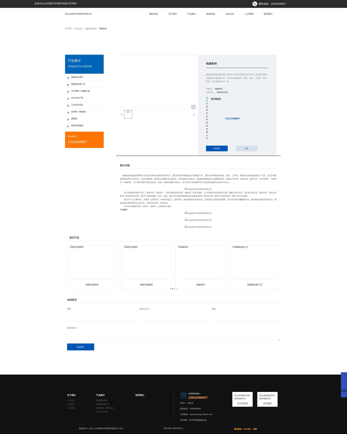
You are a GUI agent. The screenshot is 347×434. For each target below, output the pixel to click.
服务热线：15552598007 (272, 3)
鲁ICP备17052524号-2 (173, 428)
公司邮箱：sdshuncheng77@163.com (196, 414)
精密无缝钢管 (92, 284)
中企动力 (247, 429)
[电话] (344, 381)
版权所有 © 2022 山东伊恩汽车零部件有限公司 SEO (101, 428)
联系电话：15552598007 (190, 409)
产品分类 (78, 29)
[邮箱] (344, 375)
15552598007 (232, 118)
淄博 (255, 429)
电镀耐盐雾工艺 (254, 284)
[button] (170, 288)
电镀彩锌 (200, 284)
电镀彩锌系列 (91, 29)
